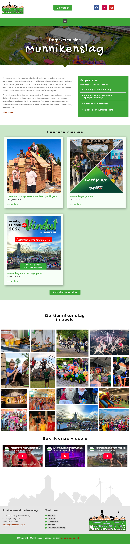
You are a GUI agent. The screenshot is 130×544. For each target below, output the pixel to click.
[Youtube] (111, 7)
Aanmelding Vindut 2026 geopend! (24, 273)
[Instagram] (104, 7)
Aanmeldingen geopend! (82, 196)
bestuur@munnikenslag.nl (14, 524)
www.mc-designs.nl (69, 538)
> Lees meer (8, 112)
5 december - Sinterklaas (96, 104)
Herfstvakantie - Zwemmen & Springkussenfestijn (98, 96)
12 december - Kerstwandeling (98, 110)
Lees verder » (12, 204)
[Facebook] (96, 7)
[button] (65, 21)
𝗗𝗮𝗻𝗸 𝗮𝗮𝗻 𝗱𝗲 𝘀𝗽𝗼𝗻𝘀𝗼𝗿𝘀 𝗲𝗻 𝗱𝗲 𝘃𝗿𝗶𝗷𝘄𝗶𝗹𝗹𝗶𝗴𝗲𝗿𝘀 (32, 196)
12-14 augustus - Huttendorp (97, 89)
